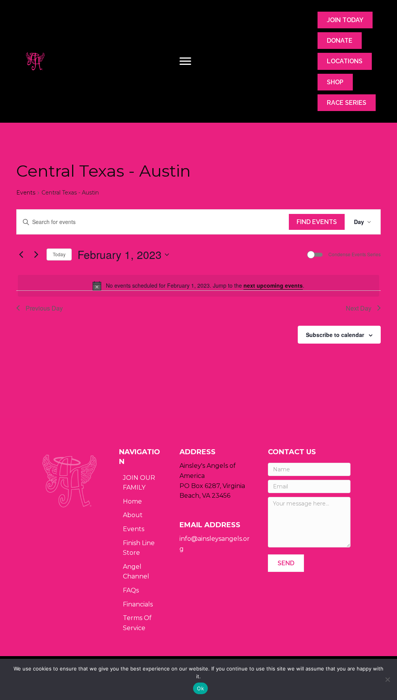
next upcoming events (273, 285)
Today (59, 254)
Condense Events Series (354, 254)
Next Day (358, 308)
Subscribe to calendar (335, 335)
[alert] (198, 286)
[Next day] (36, 254)
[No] (387, 679)
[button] (286, 563)
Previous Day (44, 308)
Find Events (317, 222)
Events (25, 192)
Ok (200, 688)
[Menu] (185, 61)
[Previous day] (21, 254)
